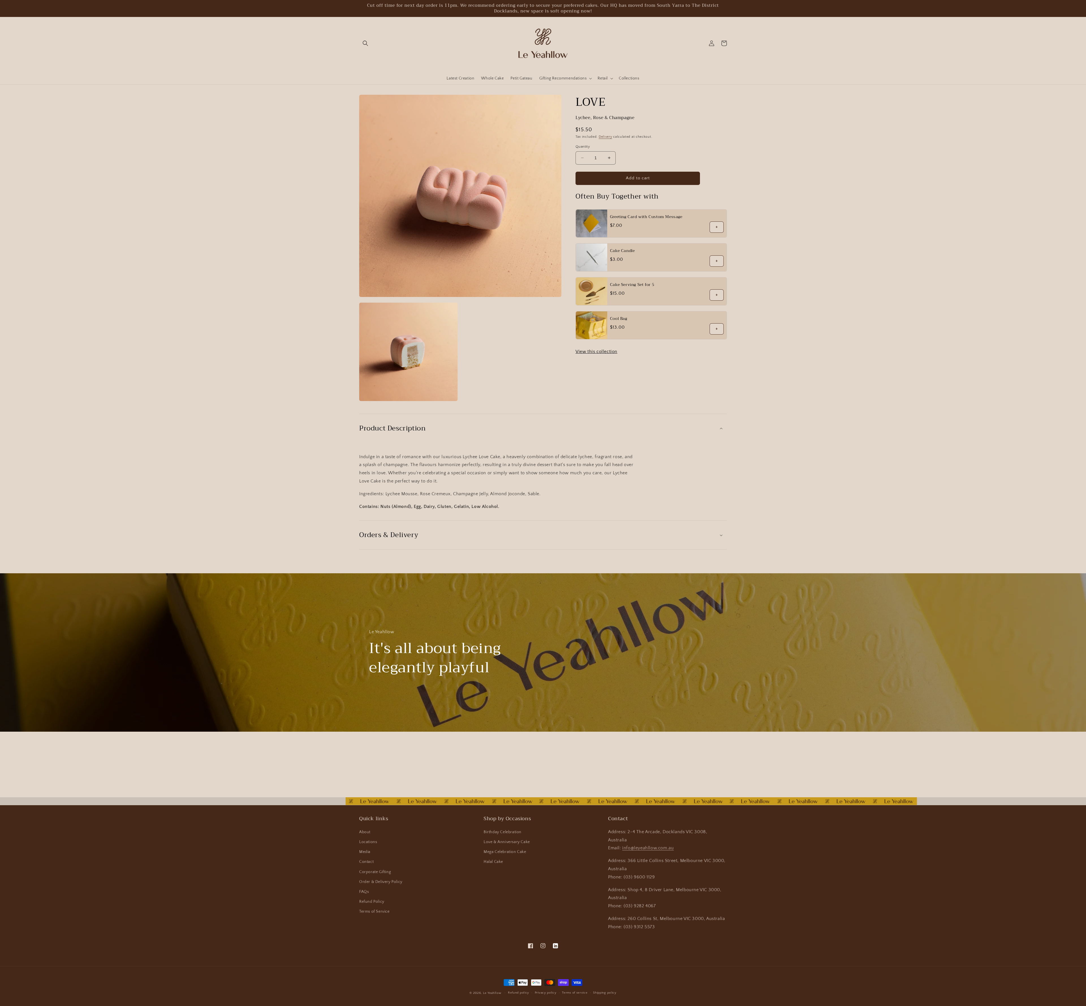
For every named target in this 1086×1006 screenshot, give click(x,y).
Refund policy (518, 992)
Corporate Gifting (375, 872)
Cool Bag (618, 318)
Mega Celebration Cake (505, 852)
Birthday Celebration (503, 832)
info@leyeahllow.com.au (648, 847)
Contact (366, 861)
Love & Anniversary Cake (507, 842)
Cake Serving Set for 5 (632, 284)
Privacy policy (546, 992)
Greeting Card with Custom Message (646, 216)
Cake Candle (622, 250)
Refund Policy (371, 901)
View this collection (596, 351)
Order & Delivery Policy (380, 882)
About (364, 832)
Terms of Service (374, 911)
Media (364, 852)
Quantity (583, 146)
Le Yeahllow (492, 993)
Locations (368, 842)
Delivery (605, 137)
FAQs (364, 891)
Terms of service (574, 992)
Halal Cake (493, 861)
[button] (365, 43)
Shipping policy (605, 992)
